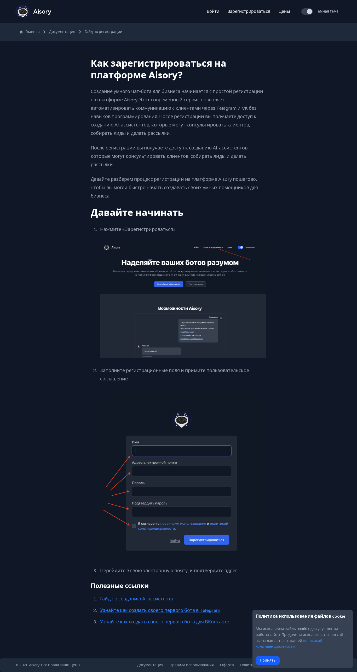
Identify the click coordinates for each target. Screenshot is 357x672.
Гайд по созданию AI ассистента (136, 599)
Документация (62, 32)
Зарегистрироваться (249, 11)
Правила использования (192, 665)
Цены (284, 11)
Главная (32, 32)
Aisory (34, 665)
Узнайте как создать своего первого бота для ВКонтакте (164, 622)
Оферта (227, 665)
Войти (213, 11)
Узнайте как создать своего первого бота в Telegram (160, 610)
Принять (267, 660)
